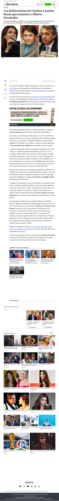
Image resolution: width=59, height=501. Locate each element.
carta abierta (13, 88)
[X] (24, 486)
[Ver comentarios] (54, 8)
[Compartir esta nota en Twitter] (5, 85)
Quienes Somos (14, 491)
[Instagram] (31, 486)
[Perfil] (29, 483)
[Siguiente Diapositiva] (54, 320)
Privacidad (26, 491)
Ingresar (41, 4)
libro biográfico (45, 91)
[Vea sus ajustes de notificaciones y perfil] (53, 4)
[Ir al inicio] (12, 4)
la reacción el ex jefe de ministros (41, 97)
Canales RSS (7, 491)
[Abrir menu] (5, 4)
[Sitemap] (39, 486)
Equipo (30, 491)
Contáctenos (20, 491)
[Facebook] (20, 486)
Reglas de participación (38, 491)
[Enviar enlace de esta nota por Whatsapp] (5, 89)
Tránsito (45, 491)
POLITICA (6, 7)
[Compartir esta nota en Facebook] (5, 81)
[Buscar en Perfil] (54, 1)
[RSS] (35, 486)
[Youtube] (28, 486)
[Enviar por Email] (5, 94)
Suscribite (48, 4)
